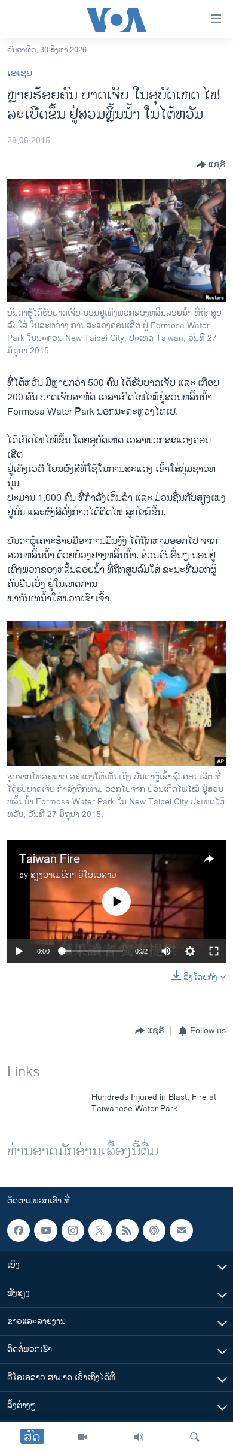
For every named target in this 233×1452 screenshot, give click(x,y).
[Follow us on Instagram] (73, 1230)
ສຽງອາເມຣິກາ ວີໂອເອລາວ (73, 875)
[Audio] (139, 1437)
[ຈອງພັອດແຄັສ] (181, 1230)
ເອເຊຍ (19, 73)
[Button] (211, 165)
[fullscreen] (214, 951)
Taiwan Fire (49, 859)
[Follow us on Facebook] (18, 1230)
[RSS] (127, 1230)
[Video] (82, 1437)
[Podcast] (154, 1230)
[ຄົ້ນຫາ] (195, 1437)
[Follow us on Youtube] (45, 1230)
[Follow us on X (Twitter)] (99, 1230)
